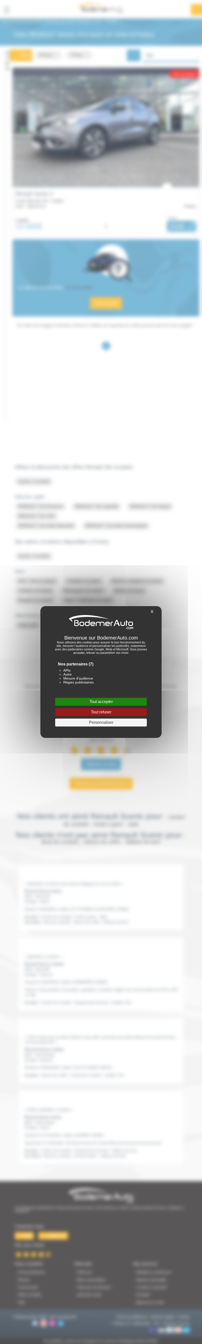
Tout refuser (101, 712)
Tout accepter (101, 702)
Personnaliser (101, 722)
